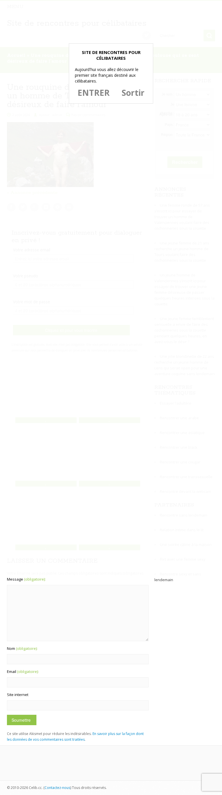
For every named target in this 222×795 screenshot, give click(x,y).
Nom (22, 648)
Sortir (133, 92)
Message (26, 579)
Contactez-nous (57, 787)
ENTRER (93, 92)
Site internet (17, 694)
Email (23, 671)
